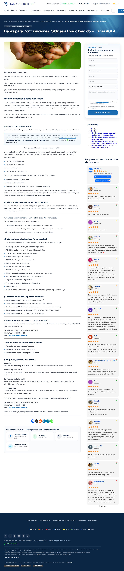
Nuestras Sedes (45, 521)
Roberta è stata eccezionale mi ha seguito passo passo (101, 456)
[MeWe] (48, 421)
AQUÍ (38, 554)
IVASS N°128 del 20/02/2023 (53, 552)
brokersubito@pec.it (11, 562)
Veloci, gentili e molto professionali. (99, 214)
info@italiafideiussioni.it (101, 4)
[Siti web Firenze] (68, 562)
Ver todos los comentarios (103, 177)
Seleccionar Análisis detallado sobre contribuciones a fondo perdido (103, 134)
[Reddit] (40, 421)
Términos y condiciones (11, 557)
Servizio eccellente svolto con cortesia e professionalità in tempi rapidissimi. (101, 474)
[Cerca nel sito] (113, 11)
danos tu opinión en (102, 180)
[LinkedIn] (14, 536)
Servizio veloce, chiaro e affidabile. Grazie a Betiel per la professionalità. (102, 198)
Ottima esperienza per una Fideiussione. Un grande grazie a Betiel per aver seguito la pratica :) (102, 392)
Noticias (93, 129)
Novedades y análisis (76, 10)
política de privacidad (102, 102)
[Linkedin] (44, 421)
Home (5, 21)
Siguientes (102, 506)
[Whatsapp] (51, 421)
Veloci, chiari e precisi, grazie (97, 230)
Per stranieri (48, 10)
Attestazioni (35, 10)
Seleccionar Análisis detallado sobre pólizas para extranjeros (103, 146)
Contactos (105, 10)
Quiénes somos (92, 10)
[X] (36, 421)
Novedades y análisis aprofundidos (64, 521)
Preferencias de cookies (12, 565)
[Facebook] (32, 421)
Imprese (23, 10)
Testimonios (61, 10)
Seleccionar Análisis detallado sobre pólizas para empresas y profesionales (104, 142)
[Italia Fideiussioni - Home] (19, 4)
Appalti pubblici (9, 10)
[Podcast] (23, 536)
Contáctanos (92, 521)
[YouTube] (19, 536)
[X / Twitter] (5, 536)
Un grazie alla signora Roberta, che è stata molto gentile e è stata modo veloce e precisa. (101, 412)
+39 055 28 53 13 (83, 4)
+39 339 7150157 (12, 544)
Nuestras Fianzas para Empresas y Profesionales (24, 21)
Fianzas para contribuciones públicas (51, 21)
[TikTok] (28, 536)
